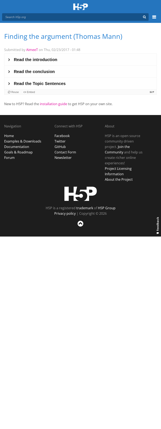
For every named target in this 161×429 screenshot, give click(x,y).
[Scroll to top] (80, 227)
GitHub (60, 146)
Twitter (60, 141)
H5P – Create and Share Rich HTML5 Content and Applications (80, 7)
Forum (9, 157)
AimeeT (32, 49)
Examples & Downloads (22, 141)
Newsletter (63, 157)
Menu (154, 19)
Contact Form (65, 152)
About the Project (119, 179)
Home (9, 135)
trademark (84, 208)
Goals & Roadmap (18, 152)
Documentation (16, 146)
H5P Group (107, 208)
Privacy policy (65, 213)
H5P (80, 193)
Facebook (62, 135)
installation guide (53, 104)
